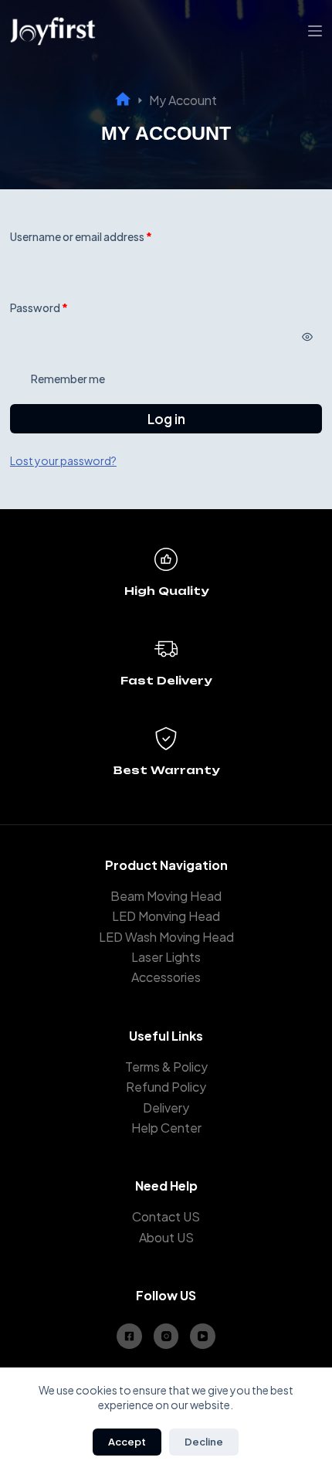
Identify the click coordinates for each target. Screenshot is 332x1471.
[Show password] (307, 336)
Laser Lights (166, 957)
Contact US (166, 1216)
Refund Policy (166, 1087)
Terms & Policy (166, 1066)
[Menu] (315, 31)
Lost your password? (63, 460)
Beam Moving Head (166, 896)
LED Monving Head (166, 916)
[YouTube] (202, 1336)
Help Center (166, 1127)
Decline (204, 1441)
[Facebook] (129, 1336)
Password (61, 307)
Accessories (166, 977)
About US (166, 1237)
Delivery (166, 1107)
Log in (166, 418)
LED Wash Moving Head (166, 937)
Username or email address (103, 236)
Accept (127, 1441)
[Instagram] (166, 1336)
